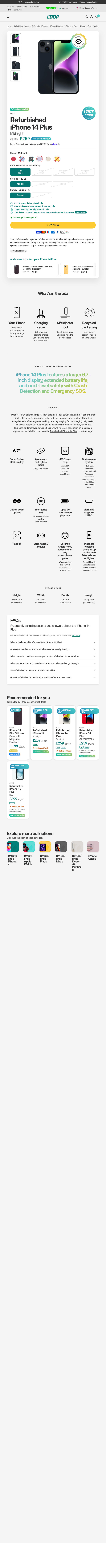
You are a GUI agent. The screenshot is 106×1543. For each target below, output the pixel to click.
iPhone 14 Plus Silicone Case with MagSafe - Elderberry (37, 268)
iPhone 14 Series (56, 26)
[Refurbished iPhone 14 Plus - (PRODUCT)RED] (13, 159)
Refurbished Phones (21, 26)
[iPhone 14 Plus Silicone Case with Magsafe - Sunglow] (66, 269)
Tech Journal (34, 7)
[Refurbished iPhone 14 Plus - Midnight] (31, 159)
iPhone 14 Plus (71, 26)
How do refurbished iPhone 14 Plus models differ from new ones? (40, 677)
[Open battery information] (29, 190)
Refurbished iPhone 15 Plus (16, 790)
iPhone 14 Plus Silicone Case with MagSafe (16, 736)
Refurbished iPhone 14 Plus (63, 431)
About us (10, 7)
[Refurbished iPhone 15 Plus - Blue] (18, 772)
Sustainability (21, 7)
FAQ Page (76, 635)
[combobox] (86, 8)
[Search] (87, 16)
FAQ (9, 10)
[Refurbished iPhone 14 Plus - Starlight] (48, 159)
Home (9, 26)
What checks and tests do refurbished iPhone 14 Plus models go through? (44, 663)
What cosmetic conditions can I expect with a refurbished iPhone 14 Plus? (44, 656)
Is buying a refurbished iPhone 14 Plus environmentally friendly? (39, 649)
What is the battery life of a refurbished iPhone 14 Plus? (36, 642)
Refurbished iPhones (39, 26)
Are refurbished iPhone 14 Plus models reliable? (32, 670)
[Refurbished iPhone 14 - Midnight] (41, 716)
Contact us (18, 10)
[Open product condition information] (39, 166)
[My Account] (91, 16)
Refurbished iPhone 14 (40, 733)
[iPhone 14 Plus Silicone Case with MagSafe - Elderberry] (16, 269)
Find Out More (81, 212)
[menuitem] (11, 7)
